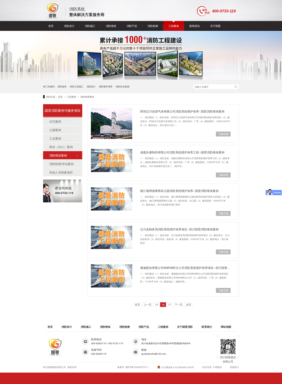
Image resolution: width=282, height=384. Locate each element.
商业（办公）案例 (61, 147)
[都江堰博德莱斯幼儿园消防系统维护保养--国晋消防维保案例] (111, 199)
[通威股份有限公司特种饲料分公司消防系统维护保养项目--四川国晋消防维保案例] (111, 275)
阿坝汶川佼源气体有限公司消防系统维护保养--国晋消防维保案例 (182, 111)
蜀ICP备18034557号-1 (137, 367)
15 (156, 304)
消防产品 (132, 26)
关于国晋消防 (185, 327)
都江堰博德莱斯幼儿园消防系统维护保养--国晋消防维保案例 (179, 190)
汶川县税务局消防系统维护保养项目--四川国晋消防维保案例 (179, 229)
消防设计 (69, 26)
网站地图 (226, 327)
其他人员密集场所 (61, 172)
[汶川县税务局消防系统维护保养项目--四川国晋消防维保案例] (111, 237)
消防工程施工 (76, 86)
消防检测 (153, 26)
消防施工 (90, 26)
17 (169, 304)
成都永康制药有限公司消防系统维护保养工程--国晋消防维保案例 (182, 152)
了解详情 (223, 134)
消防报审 (62, 86)
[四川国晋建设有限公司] (52, 17)
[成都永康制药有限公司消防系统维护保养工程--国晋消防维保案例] (111, 160)
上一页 (147, 304)
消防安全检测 (122, 86)
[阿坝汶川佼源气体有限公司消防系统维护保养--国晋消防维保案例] (111, 123)
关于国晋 (215, 26)
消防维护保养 (105, 86)
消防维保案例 (87, 96)
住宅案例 (55, 121)
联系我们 (207, 327)
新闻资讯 (194, 26)
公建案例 (55, 130)
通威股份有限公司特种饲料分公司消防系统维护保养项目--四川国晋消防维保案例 (185, 267)
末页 (188, 304)
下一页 (178, 304)
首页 (51, 26)
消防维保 (111, 26)
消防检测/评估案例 (61, 164)
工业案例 (55, 138)
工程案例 (173, 26)
